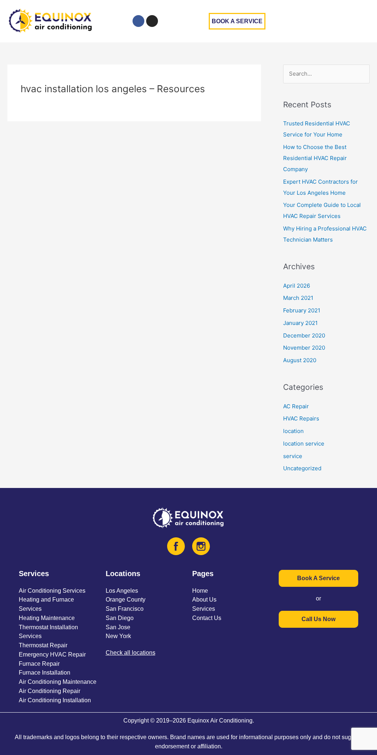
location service (303, 443)
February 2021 (301, 310)
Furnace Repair (39, 664)
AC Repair (296, 406)
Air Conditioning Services (52, 591)
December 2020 (304, 335)
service (292, 456)
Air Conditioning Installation (55, 700)
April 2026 (296, 285)
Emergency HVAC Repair (52, 654)
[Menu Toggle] (369, 21)
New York (118, 636)
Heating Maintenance (47, 618)
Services (203, 609)
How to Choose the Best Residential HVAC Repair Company (315, 158)
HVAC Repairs (301, 418)
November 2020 (304, 347)
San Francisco (125, 609)
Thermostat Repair (43, 645)
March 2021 (298, 297)
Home (200, 591)
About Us (204, 599)
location (293, 430)
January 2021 (300, 322)
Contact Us (206, 618)
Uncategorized (302, 468)
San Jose (118, 627)
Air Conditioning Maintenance (57, 682)
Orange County (125, 599)
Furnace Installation (44, 672)
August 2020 (299, 360)
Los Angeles (122, 591)
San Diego (120, 618)
